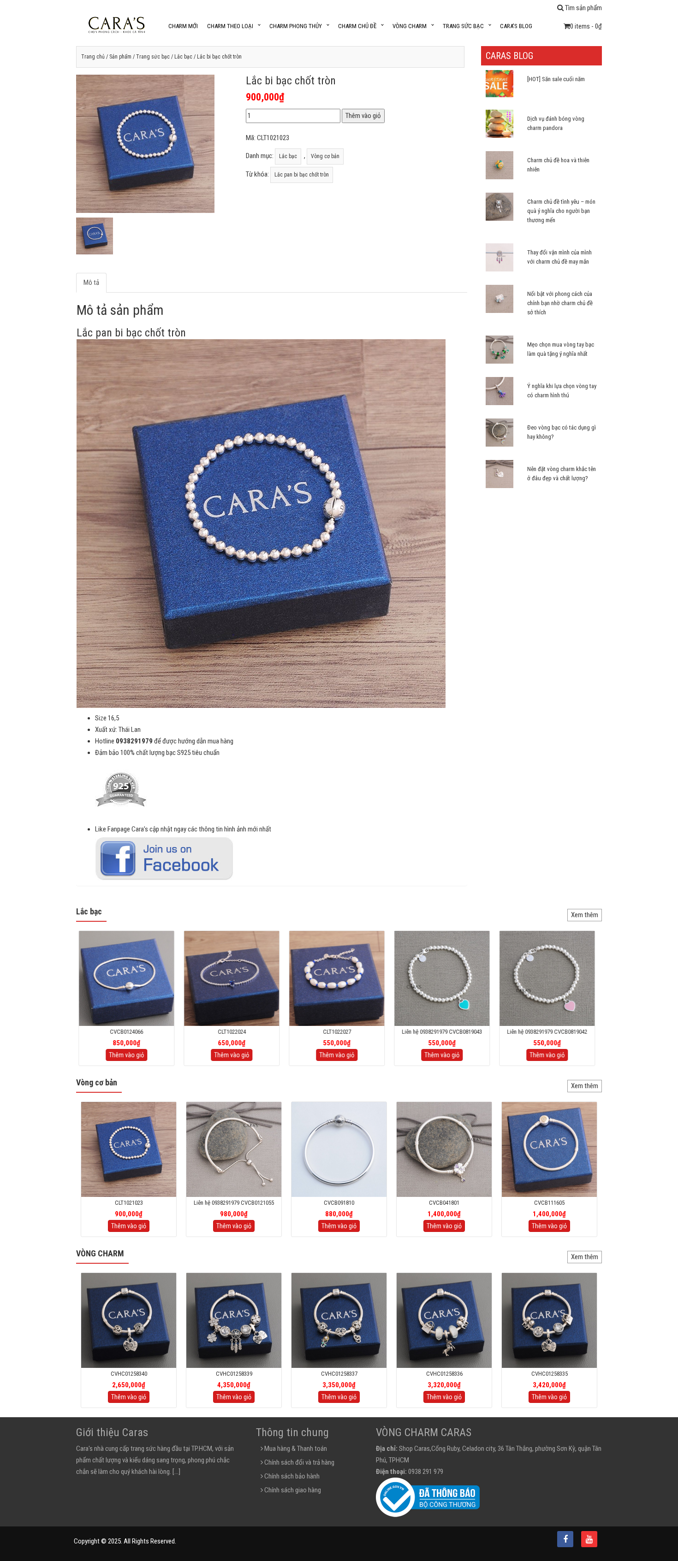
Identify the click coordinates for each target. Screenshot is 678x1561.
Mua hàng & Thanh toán (295, 1448)
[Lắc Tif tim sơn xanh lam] (444, 978)
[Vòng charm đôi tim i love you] (339, 1320)
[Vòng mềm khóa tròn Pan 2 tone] (549, 1149)
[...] (176, 1471)
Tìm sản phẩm (583, 8)
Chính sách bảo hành (291, 1476)
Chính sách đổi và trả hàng (298, 1462)
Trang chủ (93, 56)
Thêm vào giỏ (363, 116)
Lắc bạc (183, 56)
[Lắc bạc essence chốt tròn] (128, 978)
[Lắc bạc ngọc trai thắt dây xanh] (339, 978)
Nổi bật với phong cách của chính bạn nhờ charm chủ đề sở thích (560, 303)
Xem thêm (584, 915)
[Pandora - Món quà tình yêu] (233, 1320)
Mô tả (91, 282)
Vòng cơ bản (325, 156)
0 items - (586, 26)
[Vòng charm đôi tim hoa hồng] (128, 1320)
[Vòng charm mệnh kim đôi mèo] (549, 1320)
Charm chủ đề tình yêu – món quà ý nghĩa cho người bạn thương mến (561, 211)
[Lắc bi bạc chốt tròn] (128, 1149)
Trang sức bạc (153, 56)
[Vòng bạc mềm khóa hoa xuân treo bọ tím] (444, 1149)
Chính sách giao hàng (292, 1490)
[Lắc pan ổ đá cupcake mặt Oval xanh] (233, 978)
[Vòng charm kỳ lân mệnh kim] (444, 1320)
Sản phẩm (120, 56)
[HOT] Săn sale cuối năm (556, 79)
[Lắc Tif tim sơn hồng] (549, 978)
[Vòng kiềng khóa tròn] (339, 1149)
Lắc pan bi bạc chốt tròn (301, 174)
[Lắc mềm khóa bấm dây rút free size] (233, 1149)
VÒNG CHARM (100, 1253)
